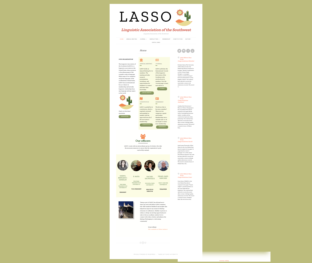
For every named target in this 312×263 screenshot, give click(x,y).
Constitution (177, 39)
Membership (166, 39)
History (188, 39)
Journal (142, 39)
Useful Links (156, 42)
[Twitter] (179, 51)
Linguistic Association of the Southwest (156, 29)
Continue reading (228, 261)
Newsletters (154, 39)
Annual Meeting (131, 39)
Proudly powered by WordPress (144, 254)
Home (122, 39)
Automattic (174, 254)
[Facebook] (188, 51)
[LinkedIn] (192, 51)
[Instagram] (184, 51)
